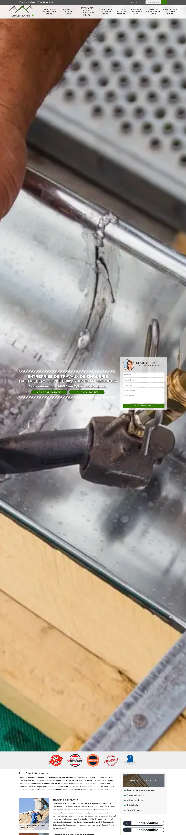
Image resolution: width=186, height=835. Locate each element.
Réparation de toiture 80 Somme (105, 11)
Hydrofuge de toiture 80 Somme (68, 11)
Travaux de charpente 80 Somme (153, 11)
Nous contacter (87, 392)
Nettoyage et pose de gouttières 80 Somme (87, 11)
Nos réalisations (49, 392)
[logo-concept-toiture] (21, 12)
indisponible (28, 2)
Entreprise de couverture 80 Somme (49, 11)
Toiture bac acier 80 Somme (121, 11)
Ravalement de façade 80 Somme (170, 11)
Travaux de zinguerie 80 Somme (136, 11)
